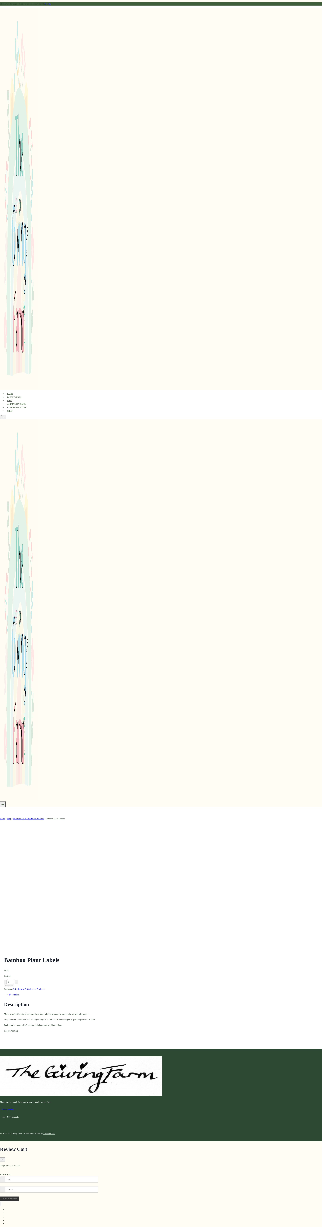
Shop (9, 411)
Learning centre (16, 407)
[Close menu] (0, 1204)
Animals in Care (16, 404)
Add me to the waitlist (9, 1199)
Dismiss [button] (47, 4)
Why (9, 400)
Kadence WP (49, 1133)
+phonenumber (8, 1109)
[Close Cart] (2, 1159)
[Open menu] (3, 804)
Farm (10, 393)
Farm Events (14, 397)
